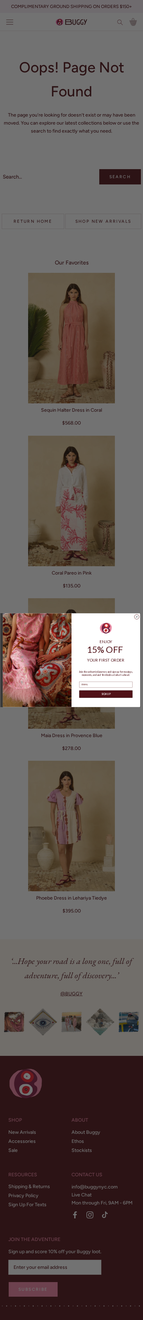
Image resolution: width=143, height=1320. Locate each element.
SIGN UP (106, 694)
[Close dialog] (136, 616)
